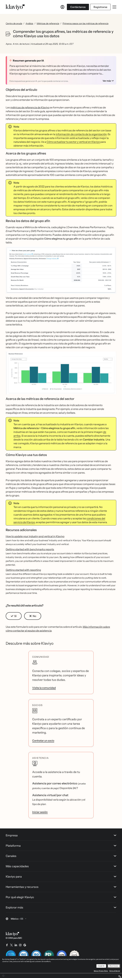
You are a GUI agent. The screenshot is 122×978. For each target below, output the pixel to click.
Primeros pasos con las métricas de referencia (85, 23)
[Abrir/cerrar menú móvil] (114, 7)
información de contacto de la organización (81, 134)
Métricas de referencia (48, 23)
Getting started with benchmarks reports (30, 549)
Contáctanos (78, 7)
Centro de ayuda (14, 23)
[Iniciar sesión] (62, 7)
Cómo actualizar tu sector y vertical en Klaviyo (73, 141)
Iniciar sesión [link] (40, 812)
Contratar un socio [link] (43, 740)
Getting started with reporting (23, 569)
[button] (61, 271)
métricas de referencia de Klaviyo (29, 107)
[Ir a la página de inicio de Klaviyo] (15, 7)
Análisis (29, 23)
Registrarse (100, 7)
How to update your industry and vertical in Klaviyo (35, 536)
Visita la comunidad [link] (44, 687)
